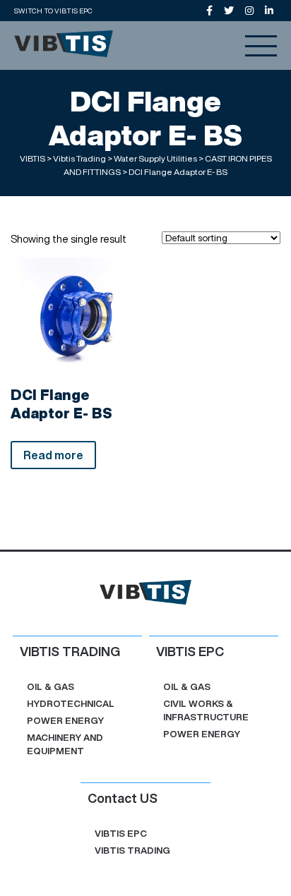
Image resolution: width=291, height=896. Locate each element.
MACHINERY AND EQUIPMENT (65, 744)
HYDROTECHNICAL (70, 703)
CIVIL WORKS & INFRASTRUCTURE (206, 710)
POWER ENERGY (65, 720)
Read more (53, 455)
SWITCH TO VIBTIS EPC (53, 10)
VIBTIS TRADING (132, 850)
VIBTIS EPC (121, 833)
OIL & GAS (50, 686)
